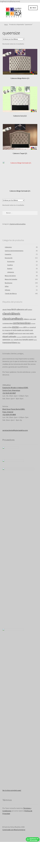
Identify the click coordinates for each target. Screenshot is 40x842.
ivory (28, 327)
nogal (11, 333)
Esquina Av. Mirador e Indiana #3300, (15, 388)
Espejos (9, 268)
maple (19, 330)
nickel (27, 330)
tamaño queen (27, 339)
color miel (32, 319)
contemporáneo (22, 323)
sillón (12, 339)
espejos (21, 327)
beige (9, 309)
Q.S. (32, 337)
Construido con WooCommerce (13, 830)
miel (23, 330)
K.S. (3, 330)
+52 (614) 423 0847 (9, 393)
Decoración (8, 258)
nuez (24, 333)
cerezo (30, 309)
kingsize (7, 330)
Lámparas (10, 272)
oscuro (24, 337)
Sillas (7, 286)
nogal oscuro (18, 333)
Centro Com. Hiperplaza (11, 390)
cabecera (20, 309)
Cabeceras (8, 247)
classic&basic (11, 313)
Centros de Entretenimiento (14, 251)
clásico (26, 319)
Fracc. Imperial (7, 412)
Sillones (7, 290)
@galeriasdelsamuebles (17, 224)
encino (15, 326)
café (25, 309)
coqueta (33, 323)
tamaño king (18, 340)
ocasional (19, 337)
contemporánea (7, 323)
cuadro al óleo (7, 327)
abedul (4, 309)
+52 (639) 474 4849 (9, 415)
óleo (18, 343)
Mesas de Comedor (11, 279)
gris (25, 327)
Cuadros (10, 265)
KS (11, 330)
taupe (35, 339)
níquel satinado (9, 336)
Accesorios (11, 261)
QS (35, 337)
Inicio (6, 24)
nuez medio (30, 333)
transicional (7, 342)
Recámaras (8, 283)
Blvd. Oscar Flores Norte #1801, (13, 409)
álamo (14, 342)
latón (15, 330)
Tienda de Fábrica (11, 293)
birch (14, 309)
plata (29, 337)
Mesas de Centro (10, 276)
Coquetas (8, 254)
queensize (6, 339)
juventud (33, 327)
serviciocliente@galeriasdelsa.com (15, 430)
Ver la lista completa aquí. (11, 790)
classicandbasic (12, 318)
